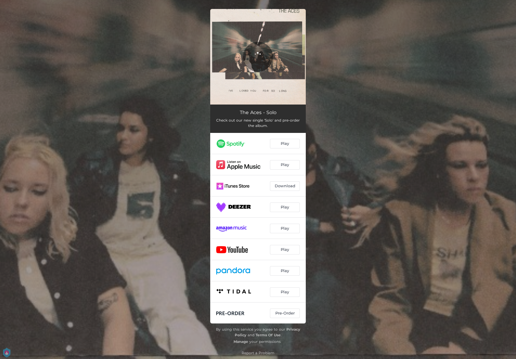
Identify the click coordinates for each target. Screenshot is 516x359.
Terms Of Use (268, 335)
